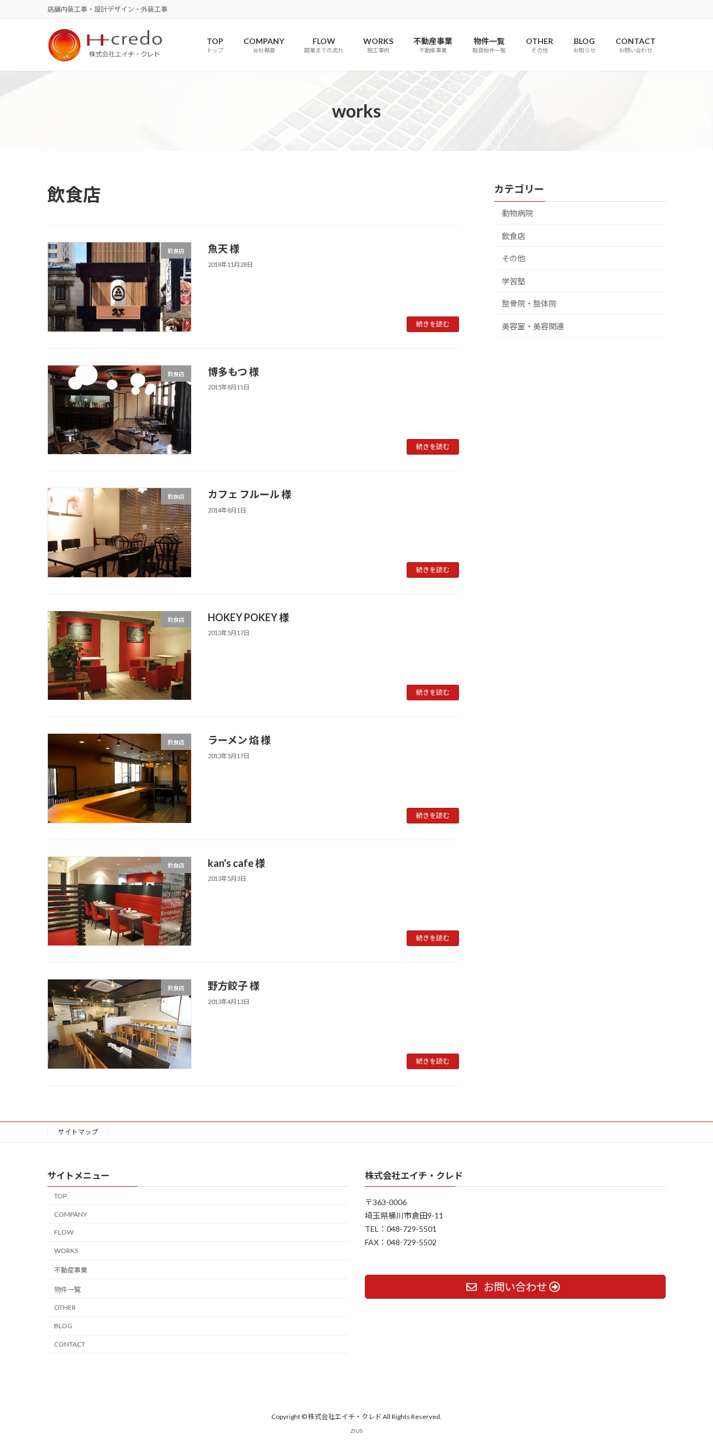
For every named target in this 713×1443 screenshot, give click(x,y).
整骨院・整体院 (529, 304)
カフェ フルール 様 (249, 494)
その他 (513, 259)
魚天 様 (224, 248)
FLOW (64, 1232)
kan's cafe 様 (236, 863)
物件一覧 (67, 1289)
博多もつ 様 (233, 371)
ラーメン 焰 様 (239, 740)
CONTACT (69, 1344)
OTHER (65, 1307)
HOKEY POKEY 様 (248, 617)
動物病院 (517, 213)
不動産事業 (70, 1270)
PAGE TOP (685, 1389)
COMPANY (70, 1214)
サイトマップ (78, 1132)
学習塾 (513, 281)
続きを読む (433, 324)
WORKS (66, 1250)
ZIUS (356, 1430)
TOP (60, 1196)
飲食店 (513, 236)
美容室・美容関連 (533, 326)
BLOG (63, 1326)
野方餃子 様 (234, 985)
